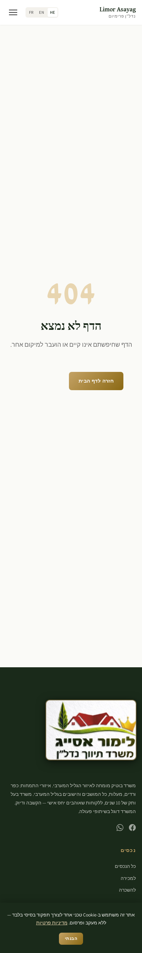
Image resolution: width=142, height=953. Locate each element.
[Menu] (13, 12)
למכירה (128, 878)
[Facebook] (132, 827)
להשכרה (127, 890)
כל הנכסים (41, 381)
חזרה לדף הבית (96, 381)
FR (31, 12)
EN (41, 12)
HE (52, 12)
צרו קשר (71, 404)
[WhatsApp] (119, 827)
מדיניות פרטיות (52, 923)
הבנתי (71, 938)
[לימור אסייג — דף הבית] (91, 730)
